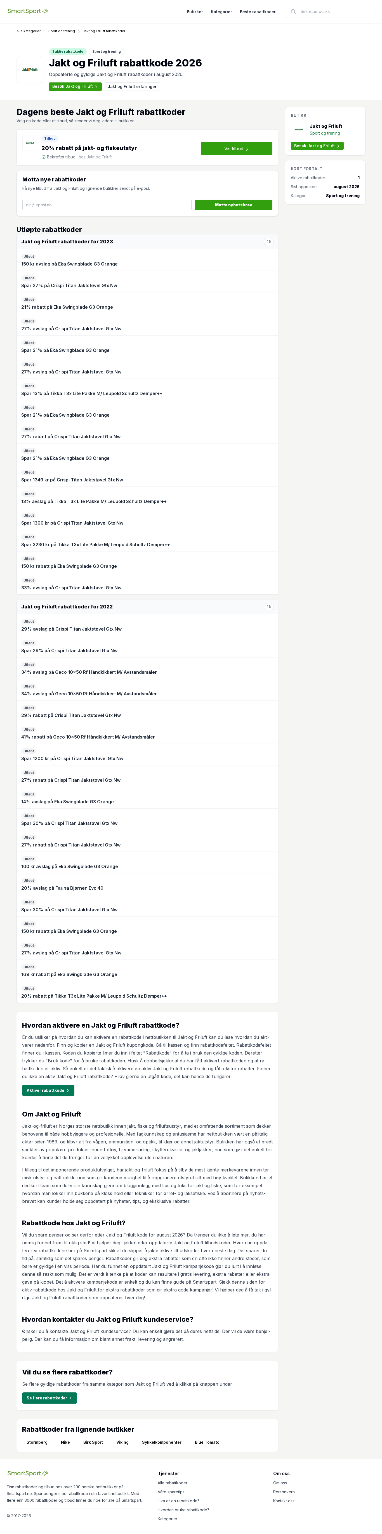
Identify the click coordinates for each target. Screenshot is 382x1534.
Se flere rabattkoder (47, 1397)
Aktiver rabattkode (45, 1090)
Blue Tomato (207, 1442)
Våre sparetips (171, 1491)
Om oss (280, 1482)
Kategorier (221, 11)
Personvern (284, 1491)
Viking (122, 1442)
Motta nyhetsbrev (233, 204)
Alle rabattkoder (172, 1482)
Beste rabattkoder (258, 11)
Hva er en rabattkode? (178, 1500)
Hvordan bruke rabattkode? (183, 1509)
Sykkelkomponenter (161, 1442)
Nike (65, 1442)
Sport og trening (61, 31)
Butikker (195, 11)
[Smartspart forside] (28, 11)
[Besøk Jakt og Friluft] (29, 69)
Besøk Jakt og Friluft (72, 86)
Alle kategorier (28, 31)
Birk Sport (93, 1442)
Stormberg (37, 1442)
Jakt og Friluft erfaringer (132, 86)
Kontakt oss (283, 1500)
